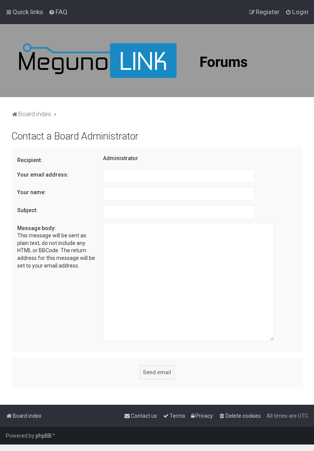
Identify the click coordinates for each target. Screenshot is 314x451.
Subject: (27, 210)
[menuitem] (58, 11)
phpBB (44, 436)
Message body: (36, 228)
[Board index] (153, 60)
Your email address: (43, 175)
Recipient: (29, 160)
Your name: (31, 192)
